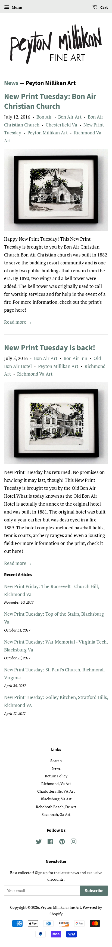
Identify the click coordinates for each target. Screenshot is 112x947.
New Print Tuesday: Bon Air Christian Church (50, 101)
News (11, 83)
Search (56, 760)
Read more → (18, 322)
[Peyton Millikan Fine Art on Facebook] (50, 842)
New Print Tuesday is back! (49, 347)
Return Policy (56, 775)
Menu (16, 7)
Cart (103, 7)
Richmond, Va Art (56, 783)
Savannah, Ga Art (56, 814)
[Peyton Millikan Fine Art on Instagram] (73, 842)
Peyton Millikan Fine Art (61, 907)
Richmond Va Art (34, 374)
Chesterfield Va (61, 125)
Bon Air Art (70, 117)
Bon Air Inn (75, 358)
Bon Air (44, 117)
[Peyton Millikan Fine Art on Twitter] (39, 842)
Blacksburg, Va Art (56, 798)
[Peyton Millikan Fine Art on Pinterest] (62, 842)
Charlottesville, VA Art (56, 791)
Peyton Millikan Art (47, 132)
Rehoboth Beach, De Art (56, 806)
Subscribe (94, 891)
